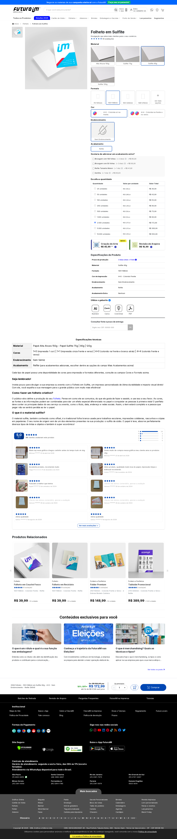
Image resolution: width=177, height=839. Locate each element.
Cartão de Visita (18, 803)
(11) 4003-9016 (18, 777)
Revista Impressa (148, 800)
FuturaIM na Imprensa (119, 698)
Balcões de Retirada (27, 698)
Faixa (40, 812)
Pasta (66, 800)
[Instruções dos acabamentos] (126, 159)
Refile (101, 149)
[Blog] (115, 730)
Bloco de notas (96, 803)
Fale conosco (43, 715)
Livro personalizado (150, 803)
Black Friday (147, 812)
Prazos (114, 715)
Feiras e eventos (148, 806)
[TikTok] (111, 730)
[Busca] (116, 10)
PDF (130, 314)
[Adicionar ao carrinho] (134, 687)
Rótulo (40, 803)
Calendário (120, 803)
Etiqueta (41, 800)
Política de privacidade (147, 832)
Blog (61, 715)
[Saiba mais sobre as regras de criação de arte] (115, 246)
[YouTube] (99, 730)
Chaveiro (93, 812)
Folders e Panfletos (98, 581)
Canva (107, 314)
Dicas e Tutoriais (118, 711)
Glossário (25, 818)
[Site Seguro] (48, 749)
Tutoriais (150, 698)
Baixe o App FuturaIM (101, 742)
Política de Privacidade (19, 715)
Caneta (93, 809)
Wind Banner (43, 809)
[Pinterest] (107, 730)
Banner (41, 806)
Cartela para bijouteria (73, 812)
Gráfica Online (18, 800)
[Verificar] (24, 748)
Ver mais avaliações (88, 525)
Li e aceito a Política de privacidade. (87, 836)
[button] (128, 38)
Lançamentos (147, 809)
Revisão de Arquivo (57, 698)
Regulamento (140, 711)
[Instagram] (95, 730)
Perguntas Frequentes (88, 698)
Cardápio (119, 812)
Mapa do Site (15, 711)
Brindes (119, 800)
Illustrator (95, 314)
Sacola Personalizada (99, 800)
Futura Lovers (161, 711)
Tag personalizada (71, 809)
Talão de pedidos (97, 806)
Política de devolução (92, 715)
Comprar (155, 687)
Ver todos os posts (155, 669)
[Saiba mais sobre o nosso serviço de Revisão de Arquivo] (150, 246)
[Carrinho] (162, 9)
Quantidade (119, 684)
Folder (14, 809)
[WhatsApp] (151, 10)
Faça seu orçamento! (118, 2)
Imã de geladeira (71, 806)
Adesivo (15, 812)
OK (130, 327)
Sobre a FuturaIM (66, 711)
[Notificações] (157, 10)
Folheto (57, 398)
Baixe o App (43, 711)
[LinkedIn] (103, 730)
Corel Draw (119, 314)
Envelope (67, 803)
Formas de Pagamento (23, 724)
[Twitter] (124, 730)
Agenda (119, 809)
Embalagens (121, 806)
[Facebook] (119, 730)
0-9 (133, 818)
